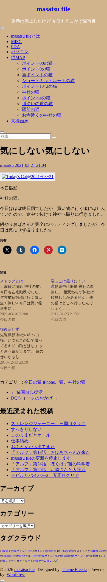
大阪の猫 (69, 555)
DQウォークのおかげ (34, 398)
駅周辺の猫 (100, 550)
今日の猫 (33, 382)
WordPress (6, 555)
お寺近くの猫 (8, 550)
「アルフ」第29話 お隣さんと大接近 (48, 469)
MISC (16, 41)
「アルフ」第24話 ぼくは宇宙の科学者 (50, 464)
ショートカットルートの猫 (48, 80)
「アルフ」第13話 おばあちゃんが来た (50, 452)
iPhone (49, 382)
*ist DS (56, 550)
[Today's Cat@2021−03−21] (27, 176)
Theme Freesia (74, 569)
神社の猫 (31, 92)
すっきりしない (26, 429)
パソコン (20, 51)
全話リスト (75, 550)
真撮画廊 (20, 121)
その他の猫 (18, 555)
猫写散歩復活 (27, 392)
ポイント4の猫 (36, 97)
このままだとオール (30, 435)
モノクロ (87, 550)
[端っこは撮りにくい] (76, 300)
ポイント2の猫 (83, 555)
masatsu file (53, 9)
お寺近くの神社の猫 (41, 115)
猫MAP (18, 57)
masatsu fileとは (25, 36)
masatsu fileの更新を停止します (41, 458)
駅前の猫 (31, 109)
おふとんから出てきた (33, 446)
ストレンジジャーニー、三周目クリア (48, 423)
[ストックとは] (25, 300)
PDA (15, 46)
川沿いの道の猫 (37, 103)
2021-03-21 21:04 (30, 165)
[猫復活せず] (25, 349)
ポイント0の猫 (36, 69)
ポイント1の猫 (25, 550)
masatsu (7, 165)
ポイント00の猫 (37, 63)
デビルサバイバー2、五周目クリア (45, 475)
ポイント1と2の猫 (39, 86)
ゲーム (42, 560)
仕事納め (20, 440)
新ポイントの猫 (37, 74)
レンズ (53, 560)
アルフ (29, 555)
